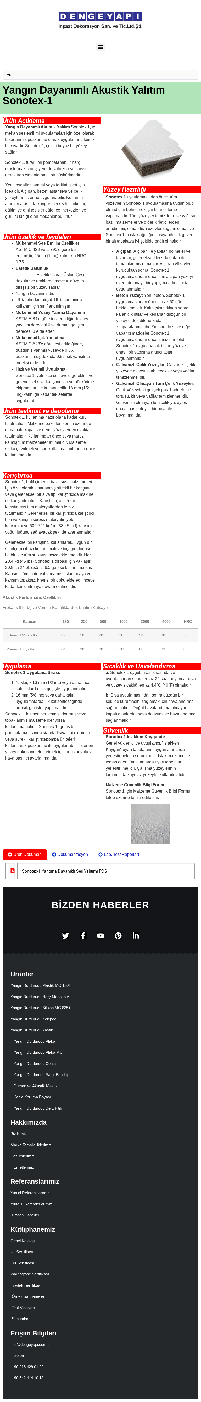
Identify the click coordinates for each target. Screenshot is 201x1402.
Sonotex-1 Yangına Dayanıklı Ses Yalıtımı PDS (64, 871)
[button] (100, 47)
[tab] (25, 854)
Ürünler (22, 974)
